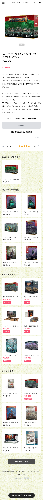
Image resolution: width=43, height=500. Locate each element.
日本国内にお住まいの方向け (21, 132)
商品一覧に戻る (21, 461)
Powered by (19, 478)
